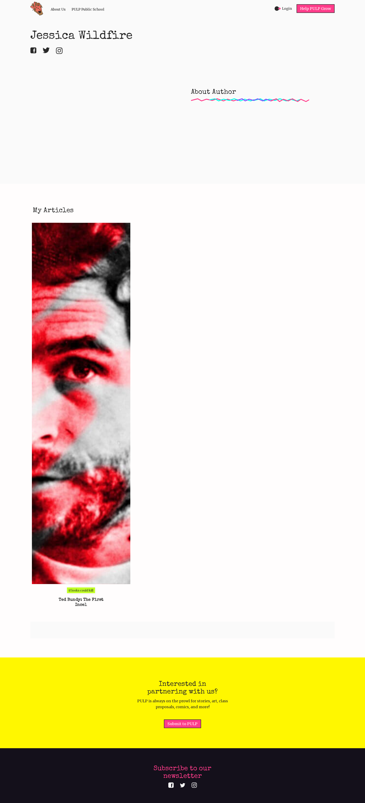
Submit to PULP (182, 723)
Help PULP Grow (315, 8)
